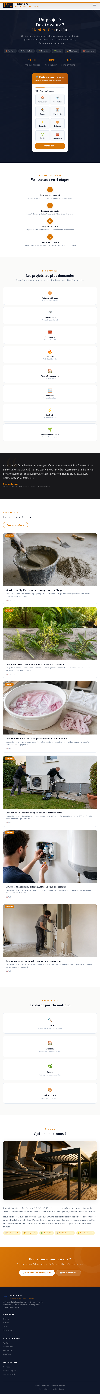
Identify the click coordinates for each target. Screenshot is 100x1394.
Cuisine (42, 111)
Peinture (57, 123)
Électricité (42, 123)
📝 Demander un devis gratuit (37, 1273)
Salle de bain (58, 99)
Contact (6, 1367)
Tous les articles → (15, 525)
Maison (6, 1323)
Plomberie (58, 111)
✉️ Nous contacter (68, 1273)
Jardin (42, 136)
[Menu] (94, 5)
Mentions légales (10, 1371)
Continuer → (50, 146)
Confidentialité (9, 1374)
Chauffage (7, 1354)
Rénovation (42, 99)
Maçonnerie (57, 136)
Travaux (6, 1319)
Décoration (7, 1330)
